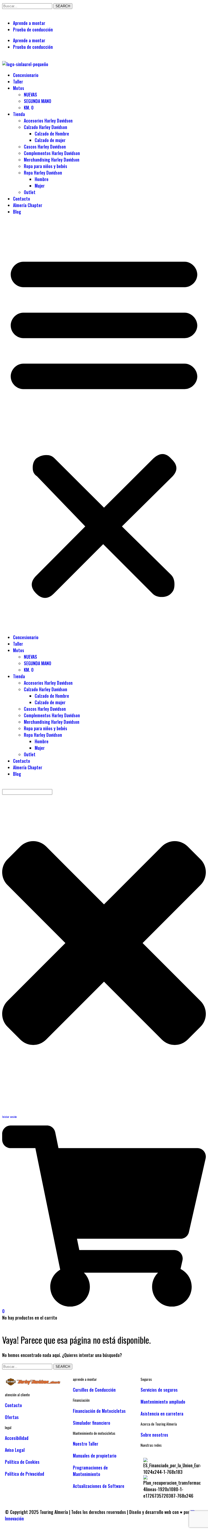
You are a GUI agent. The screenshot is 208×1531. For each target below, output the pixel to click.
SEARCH (63, 6)
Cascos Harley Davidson (45, 146)
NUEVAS (30, 94)
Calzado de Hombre (52, 133)
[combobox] (27, 792)
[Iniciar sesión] (9, 1099)
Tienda (19, 114)
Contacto (21, 198)
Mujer (40, 185)
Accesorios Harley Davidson (48, 120)
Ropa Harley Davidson (43, 172)
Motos (18, 88)
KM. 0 (29, 107)
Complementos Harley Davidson (52, 153)
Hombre (41, 179)
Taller (18, 81)
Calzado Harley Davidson (45, 127)
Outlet (29, 192)
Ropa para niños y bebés (45, 166)
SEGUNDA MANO (37, 101)
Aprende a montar (29, 23)
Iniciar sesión (9, 1116)
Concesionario (25, 75)
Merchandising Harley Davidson (51, 159)
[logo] (36, 1384)
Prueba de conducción (33, 29)
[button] (104, 424)
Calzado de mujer (50, 140)
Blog (17, 211)
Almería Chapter (27, 205)
